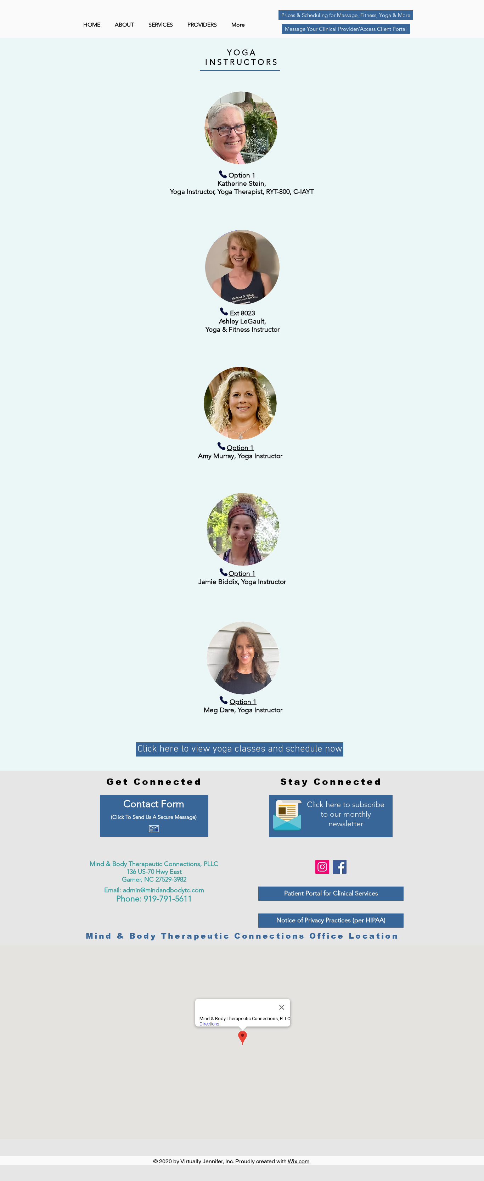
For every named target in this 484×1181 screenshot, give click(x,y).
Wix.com (298, 1161)
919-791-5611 (168, 899)
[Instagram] (322, 867)
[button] (204, 25)
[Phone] (238, 174)
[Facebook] (340, 867)
